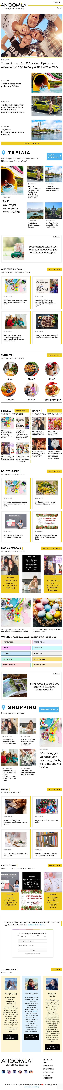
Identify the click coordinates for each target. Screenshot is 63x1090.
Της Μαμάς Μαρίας (52, 399)
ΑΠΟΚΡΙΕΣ (6, 653)
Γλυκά (52, 379)
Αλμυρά (31, 379)
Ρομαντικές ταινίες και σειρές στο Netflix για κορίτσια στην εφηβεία (22, 458)
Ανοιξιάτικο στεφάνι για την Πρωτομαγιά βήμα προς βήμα (45, 503)
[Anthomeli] (14, 8)
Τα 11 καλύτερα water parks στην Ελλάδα (11, 85)
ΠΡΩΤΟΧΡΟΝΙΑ (39, 642)
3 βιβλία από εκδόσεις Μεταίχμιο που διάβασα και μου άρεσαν (15, 822)
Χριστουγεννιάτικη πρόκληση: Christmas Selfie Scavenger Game (46, 537)
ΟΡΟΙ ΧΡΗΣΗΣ (48, 1072)
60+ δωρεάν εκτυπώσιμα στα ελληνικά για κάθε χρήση (53, 902)
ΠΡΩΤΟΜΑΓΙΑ (38, 648)
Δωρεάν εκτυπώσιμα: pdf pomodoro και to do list (13, 536)
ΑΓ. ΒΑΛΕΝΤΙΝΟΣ (40, 659)
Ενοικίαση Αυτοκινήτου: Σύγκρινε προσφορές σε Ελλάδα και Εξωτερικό (43, 249)
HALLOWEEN (7, 659)
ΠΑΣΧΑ (5, 648)
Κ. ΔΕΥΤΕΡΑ (38, 653)
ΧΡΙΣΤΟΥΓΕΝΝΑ (8, 642)
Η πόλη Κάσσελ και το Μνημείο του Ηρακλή (52, 225)
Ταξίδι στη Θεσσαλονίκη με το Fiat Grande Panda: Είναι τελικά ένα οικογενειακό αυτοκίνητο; (13, 108)
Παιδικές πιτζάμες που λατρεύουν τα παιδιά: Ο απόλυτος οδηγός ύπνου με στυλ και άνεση (14, 338)
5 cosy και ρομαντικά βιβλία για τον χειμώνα (15, 854)
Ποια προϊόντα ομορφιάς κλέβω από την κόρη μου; (38, 433)
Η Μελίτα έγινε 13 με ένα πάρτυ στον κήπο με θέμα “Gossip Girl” (38, 454)
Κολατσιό (10, 399)
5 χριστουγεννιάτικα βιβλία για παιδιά (46, 821)
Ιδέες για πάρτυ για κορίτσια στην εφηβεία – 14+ (54, 433)
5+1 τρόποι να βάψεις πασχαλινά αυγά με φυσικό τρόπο (47, 630)
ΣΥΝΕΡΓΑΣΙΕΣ (48, 1069)
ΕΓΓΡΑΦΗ (32, 950)
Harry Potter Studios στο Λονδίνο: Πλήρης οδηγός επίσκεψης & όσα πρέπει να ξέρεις (45, 303)
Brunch (10, 379)
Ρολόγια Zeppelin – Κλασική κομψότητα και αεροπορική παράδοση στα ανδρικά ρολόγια (55, 455)
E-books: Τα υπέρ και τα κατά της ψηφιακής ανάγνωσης (46, 854)
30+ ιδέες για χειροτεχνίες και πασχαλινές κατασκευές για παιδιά (15, 302)
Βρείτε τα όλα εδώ (36, 924)
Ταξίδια (35, 1011)
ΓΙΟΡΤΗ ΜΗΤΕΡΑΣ (9, 665)
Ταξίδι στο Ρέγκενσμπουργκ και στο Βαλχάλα (12, 132)
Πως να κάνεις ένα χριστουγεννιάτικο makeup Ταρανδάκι (7, 457)
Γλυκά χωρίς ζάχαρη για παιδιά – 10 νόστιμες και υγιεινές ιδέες (46, 336)
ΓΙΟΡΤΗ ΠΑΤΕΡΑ (39, 665)
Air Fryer (31, 399)
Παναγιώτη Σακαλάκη (31, 1087)
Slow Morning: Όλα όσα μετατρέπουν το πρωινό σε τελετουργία (31, 565)
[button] (57, 8)
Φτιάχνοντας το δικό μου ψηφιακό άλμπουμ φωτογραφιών (44, 686)
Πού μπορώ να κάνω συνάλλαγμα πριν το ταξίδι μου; (28, 772)
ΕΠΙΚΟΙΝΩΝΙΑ (48, 1066)
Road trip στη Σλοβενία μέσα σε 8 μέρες (34, 225)
